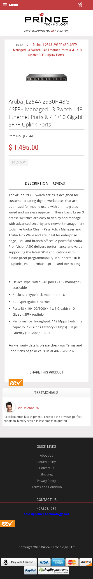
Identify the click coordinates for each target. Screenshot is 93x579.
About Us (46, 455)
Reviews (59, 183)
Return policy (46, 462)
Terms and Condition (46, 487)
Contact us (46, 468)
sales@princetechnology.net (47, 514)
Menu (13, 4)
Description (37, 183)
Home (19, 45)
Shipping (46, 474)
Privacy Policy (46, 480)
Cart (86, 3)
